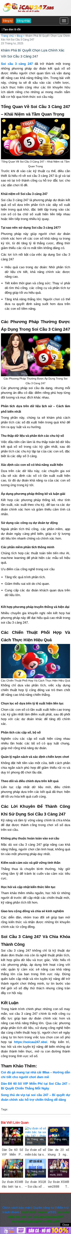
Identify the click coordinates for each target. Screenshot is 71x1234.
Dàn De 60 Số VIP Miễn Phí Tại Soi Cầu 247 (12, 1152)
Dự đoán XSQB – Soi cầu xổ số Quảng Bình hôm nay (35, 1184)
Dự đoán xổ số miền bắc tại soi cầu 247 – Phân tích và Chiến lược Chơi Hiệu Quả (35, 1152)
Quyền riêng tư (43, 1207)
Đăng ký (7, 20)
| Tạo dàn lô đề (11, 29)
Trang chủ (7, 35)
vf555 (52, 1212)
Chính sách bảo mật (16, 1207)
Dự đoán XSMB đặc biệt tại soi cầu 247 (12, 1184)
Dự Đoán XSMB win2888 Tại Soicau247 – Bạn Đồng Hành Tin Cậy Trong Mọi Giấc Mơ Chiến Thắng (58, 1184)
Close (65, 1224)
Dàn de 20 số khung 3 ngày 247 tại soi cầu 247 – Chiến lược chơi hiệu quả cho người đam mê (58, 1152)
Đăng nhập (23, 20)
